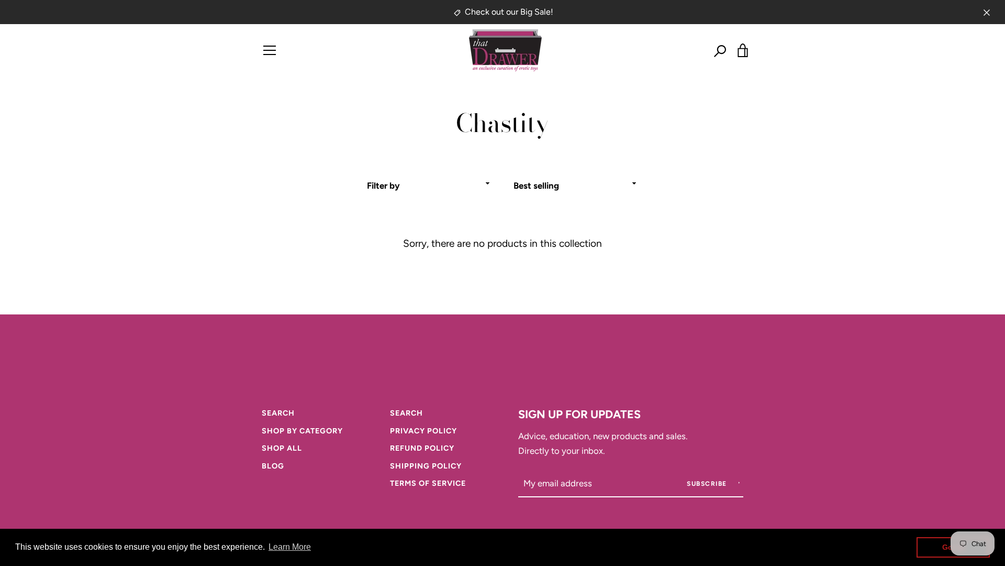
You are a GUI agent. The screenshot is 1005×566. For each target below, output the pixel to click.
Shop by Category (302, 431)
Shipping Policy (426, 466)
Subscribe (708, 483)
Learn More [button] (290, 546)
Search (278, 413)
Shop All (282, 448)
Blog (273, 466)
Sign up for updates (579, 414)
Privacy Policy (423, 431)
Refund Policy (422, 448)
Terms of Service (428, 483)
